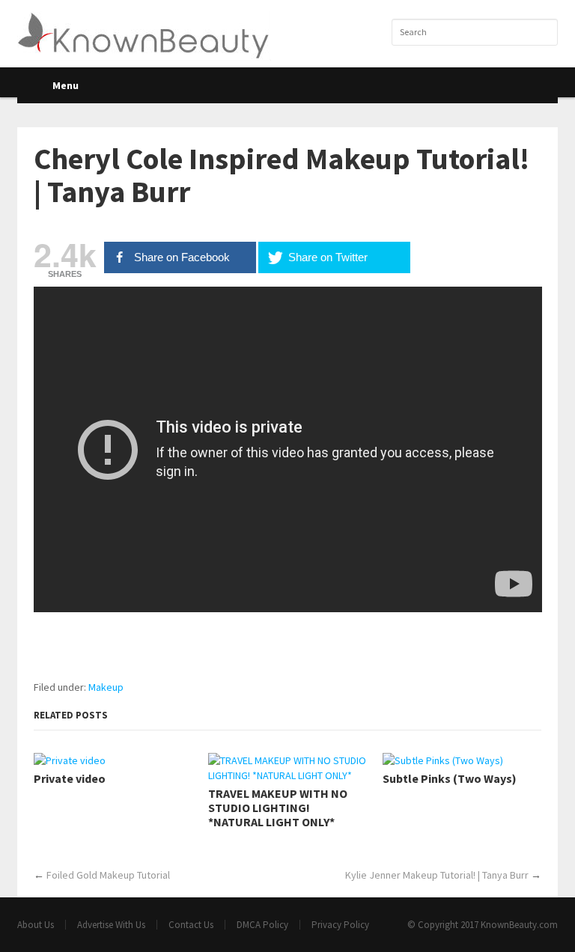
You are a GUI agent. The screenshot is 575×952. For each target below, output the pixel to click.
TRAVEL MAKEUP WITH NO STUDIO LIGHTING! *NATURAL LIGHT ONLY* (277, 808)
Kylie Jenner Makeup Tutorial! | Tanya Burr (437, 875)
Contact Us (190, 924)
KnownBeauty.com (519, 924)
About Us (35, 924)
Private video (70, 779)
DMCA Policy (262, 924)
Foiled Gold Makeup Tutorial (108, 875)
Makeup (106, 687)
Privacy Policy (340, 924)
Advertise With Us (111, 924)
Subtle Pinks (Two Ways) (450, 779)
